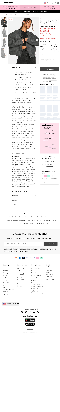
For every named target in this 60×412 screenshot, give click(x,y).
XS (42, 49)
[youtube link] (34, 312)
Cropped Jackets (24, 220)
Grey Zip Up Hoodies (49, 220)
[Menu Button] (2, 3)
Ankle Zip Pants (46, 223)
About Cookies (36, 275)
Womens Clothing (15, 14)
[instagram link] (22, 312)
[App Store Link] (30, 322)
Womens (8, 14)
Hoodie (8, 217)
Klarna (4, 275)
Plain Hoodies (29, 14)
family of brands (8, 249)
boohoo (42, 19)
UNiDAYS (5, 280)
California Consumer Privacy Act (37, 293)
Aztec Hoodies (35, 223)
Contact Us (20, 286)
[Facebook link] (30, 312)
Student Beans (7, 283)
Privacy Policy (53, 80)
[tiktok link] (38, 312)
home (2, 14)
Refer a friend (50, 279)
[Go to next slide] (37, 40)
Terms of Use (35, 278)
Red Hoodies (35, 217)
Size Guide (5, 270)
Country (5, 300)
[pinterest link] (26, 312)
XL (42, 54)
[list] (23, 40)
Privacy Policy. (24, 251)
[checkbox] (41, 77)
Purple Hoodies (36, 220)
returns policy (49, 166)
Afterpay (5, 273)
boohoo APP (6, 294)
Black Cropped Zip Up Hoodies (19, 223)
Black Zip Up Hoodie (47, 217)
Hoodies (22, 14)
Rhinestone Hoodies (11, 220)
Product (34, 280)
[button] (45, 2)
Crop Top (15, 217)
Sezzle (4, 278)
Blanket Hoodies (24, 217)
